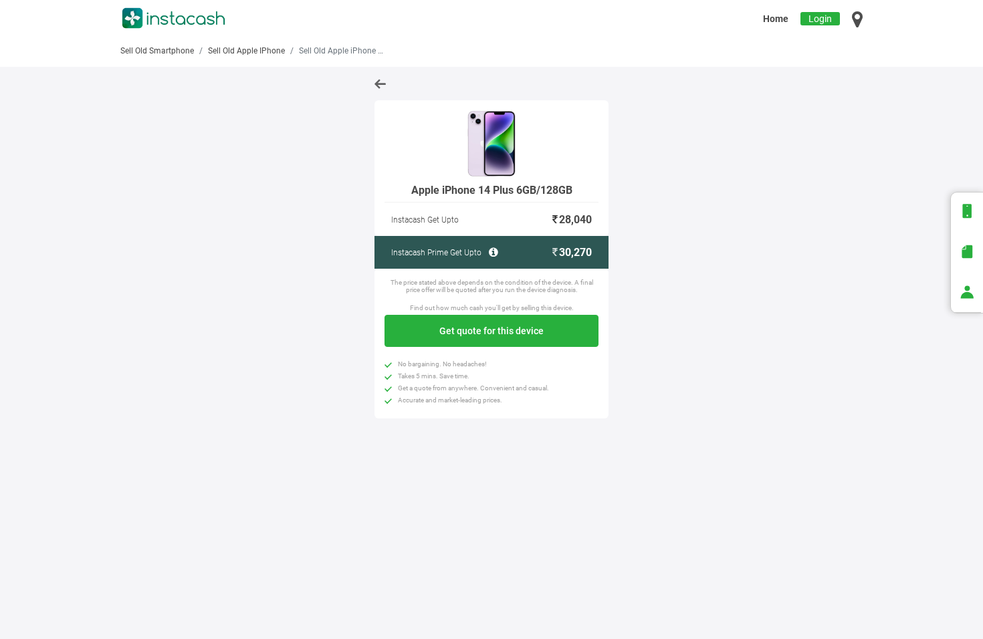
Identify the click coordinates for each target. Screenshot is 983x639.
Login (820, 18)
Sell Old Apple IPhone (246, 50)
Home (775, 18)
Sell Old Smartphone (157, 50)
